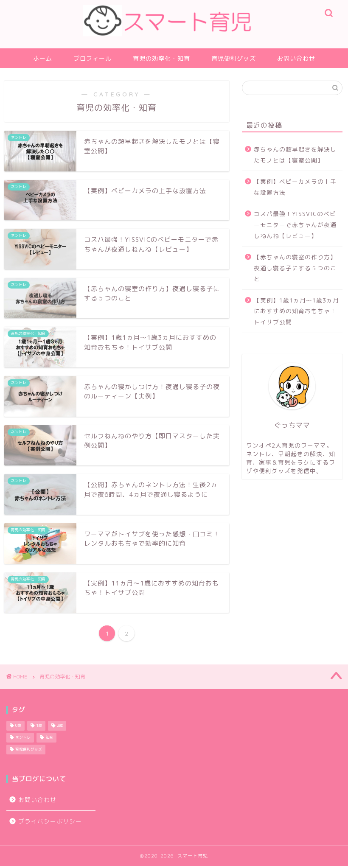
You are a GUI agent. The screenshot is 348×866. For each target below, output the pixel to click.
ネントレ (23, 737)
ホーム (42, 58)
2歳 (60, 726)
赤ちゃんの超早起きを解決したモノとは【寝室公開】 (295, 154)
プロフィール (92, 58)
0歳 (18, 726)
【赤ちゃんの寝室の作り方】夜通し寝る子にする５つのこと (295, 268)
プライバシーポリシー (50, 821)
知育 (49, 737)
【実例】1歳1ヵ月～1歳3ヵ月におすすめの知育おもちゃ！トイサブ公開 (296, 311)
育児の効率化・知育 (161, 58)
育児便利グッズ (233, 58)
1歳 (39, 726)
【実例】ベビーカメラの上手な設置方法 (295, 186)
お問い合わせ (296, 58)
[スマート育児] (174, 46)
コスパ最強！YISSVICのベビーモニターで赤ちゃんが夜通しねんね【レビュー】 (295, 224)
